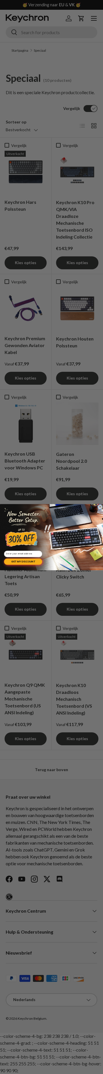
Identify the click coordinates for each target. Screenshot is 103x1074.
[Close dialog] (100, 506)
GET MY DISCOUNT (23, 561)
